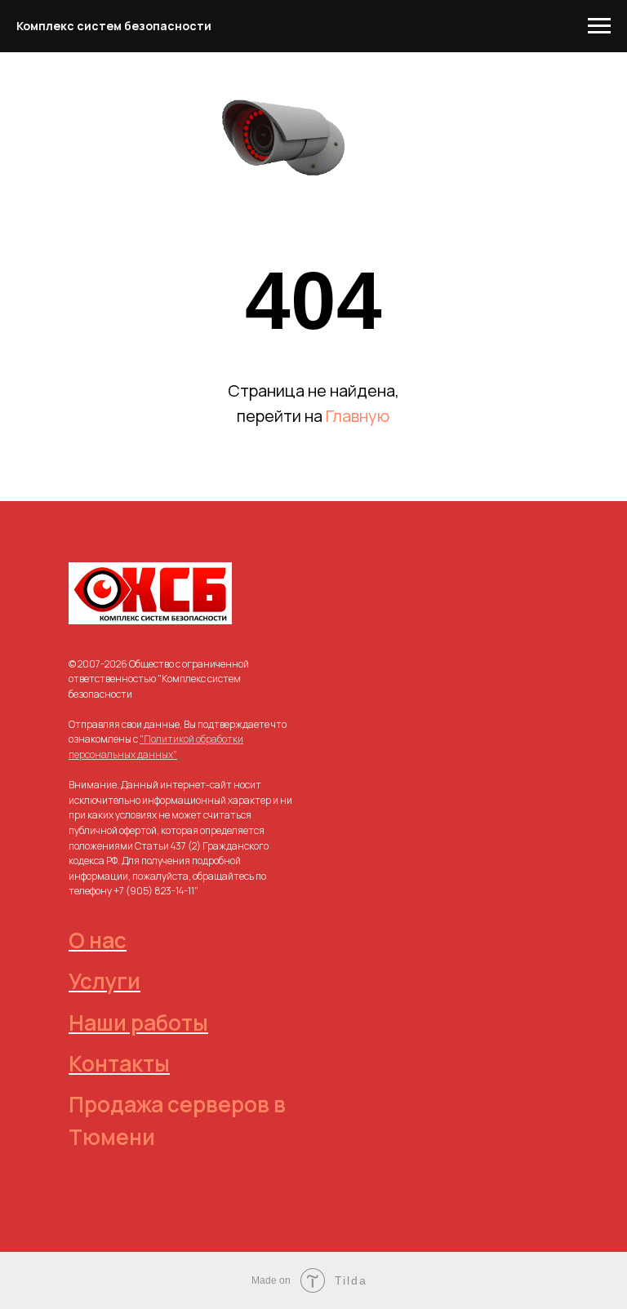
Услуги (104, 981)
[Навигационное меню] (599, 26)
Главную (357, 416)
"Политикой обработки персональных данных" (156, 746)
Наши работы (138, 1022)
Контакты (119, 1063)
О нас (98, 940)
